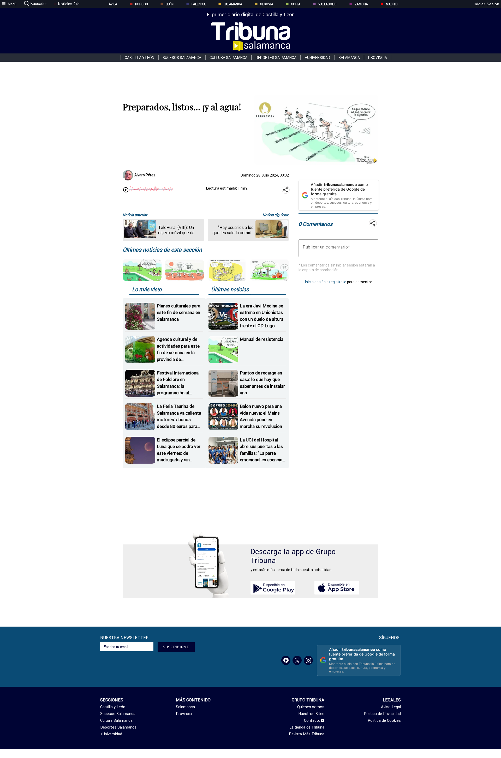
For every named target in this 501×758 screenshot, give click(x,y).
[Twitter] (297, 660)
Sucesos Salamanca (182, 57)
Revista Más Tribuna (306, 734)
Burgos (141, 4)
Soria (295, 4)
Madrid (392, 4)
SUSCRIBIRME (176, 647)
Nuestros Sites (311, 713)
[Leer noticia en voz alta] (126, 190)
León (170, 4)
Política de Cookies (384, 720)
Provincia (377, 57)
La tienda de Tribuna (306, 727)
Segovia (266, 4)
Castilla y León (139, 57)
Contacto (312, 720)
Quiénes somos (310, 707)
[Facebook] (285, 660)
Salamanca (233, 4)
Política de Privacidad (382, 713)
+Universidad (317, 57)
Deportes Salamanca (276, 57)
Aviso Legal (391, 707)
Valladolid (327, 4)
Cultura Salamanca (228, 57)
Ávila (113, 4)
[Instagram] (308, 660)
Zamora (361, 4)
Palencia (199, 4)
